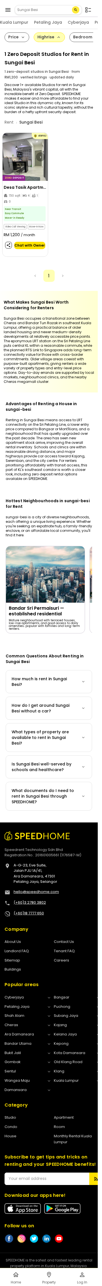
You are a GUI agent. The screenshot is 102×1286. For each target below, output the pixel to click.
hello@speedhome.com (36, 891)
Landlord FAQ (17, 951)
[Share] (8, 245)
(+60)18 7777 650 (29, 913)
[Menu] (8, 10)
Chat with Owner (29, 245)
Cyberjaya (78, 22)
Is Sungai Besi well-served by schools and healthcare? (41, 767)
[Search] (75, 10)
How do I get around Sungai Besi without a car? (40, 708)
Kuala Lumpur (14, 22)
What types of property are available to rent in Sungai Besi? (40, 737)
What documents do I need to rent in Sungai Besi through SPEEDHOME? (43, 796)
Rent (9, 122)
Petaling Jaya (48, 22)
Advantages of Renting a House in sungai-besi (41, 406)
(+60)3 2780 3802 (30, 902)
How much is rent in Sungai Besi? (39, 681)
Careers (61, 960)
